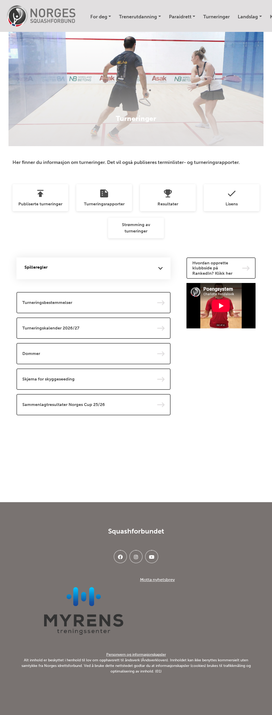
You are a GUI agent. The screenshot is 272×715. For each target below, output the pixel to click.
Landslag (248, 17)
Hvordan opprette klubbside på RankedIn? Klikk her (212, 268)
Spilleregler (36, 267)
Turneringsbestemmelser (47, 302)
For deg (98, 17)
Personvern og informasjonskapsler (136, 654)
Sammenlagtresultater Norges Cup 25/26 (63, 404)
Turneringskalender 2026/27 (50, 328)
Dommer (31, 353)
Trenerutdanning (138, 17)
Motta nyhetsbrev (157, 579)
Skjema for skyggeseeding (48, 379)
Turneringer (216, 17)
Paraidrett (180, 17)
